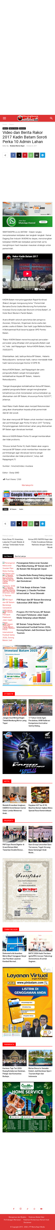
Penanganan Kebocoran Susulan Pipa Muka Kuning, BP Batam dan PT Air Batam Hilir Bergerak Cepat (34, 566)
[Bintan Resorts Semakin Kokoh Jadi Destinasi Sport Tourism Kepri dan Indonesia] (41, 1058)
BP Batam (13, 509)
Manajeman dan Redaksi (17, 1217)
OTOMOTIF (8, 694)
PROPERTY (8, 821)
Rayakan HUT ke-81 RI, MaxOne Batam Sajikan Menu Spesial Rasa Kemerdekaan (40, 808)
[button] (4, 118)
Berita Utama (13, 128)
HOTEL (7, 781)
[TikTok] (27, 1208)
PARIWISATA (9, 1044)
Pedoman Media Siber (36, 1217)
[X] (19, 155)
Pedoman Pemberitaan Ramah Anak (36, 1220)
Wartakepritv (27, 485)
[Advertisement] (27, 28)
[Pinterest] (25, 155)
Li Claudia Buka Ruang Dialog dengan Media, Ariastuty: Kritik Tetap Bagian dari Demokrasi (34, 578)
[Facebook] (13, 155)
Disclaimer (27, 1222)
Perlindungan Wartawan (12, 1220)
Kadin (21, 509)
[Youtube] (41, 1208)
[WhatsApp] (30, 155)
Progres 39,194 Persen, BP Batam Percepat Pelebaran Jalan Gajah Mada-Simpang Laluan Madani (33, 615)
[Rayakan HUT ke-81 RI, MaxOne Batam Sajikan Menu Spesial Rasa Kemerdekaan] (41, 795)
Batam (11, 124)
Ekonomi (22, 128)
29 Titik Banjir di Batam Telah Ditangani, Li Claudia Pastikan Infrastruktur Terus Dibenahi (31, 590)
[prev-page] (4, 639)
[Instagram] (20, 1208)
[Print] (36, 155)
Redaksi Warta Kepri (17, 146)
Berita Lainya (20, 556)
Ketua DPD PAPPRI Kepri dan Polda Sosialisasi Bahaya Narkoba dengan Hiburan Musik (40, 543)
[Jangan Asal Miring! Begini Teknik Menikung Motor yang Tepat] (15, 707)
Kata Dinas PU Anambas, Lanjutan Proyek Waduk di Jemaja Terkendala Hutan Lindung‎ (13, 543)
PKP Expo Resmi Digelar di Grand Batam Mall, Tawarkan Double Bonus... (13, 847)
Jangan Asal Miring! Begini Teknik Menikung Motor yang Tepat (14, 720)
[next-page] (8, 639)
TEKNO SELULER (11, 929)
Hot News (8, 556)
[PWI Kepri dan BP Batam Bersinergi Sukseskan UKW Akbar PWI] (9, 606)
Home (5, 124)
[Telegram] (42, 155)
